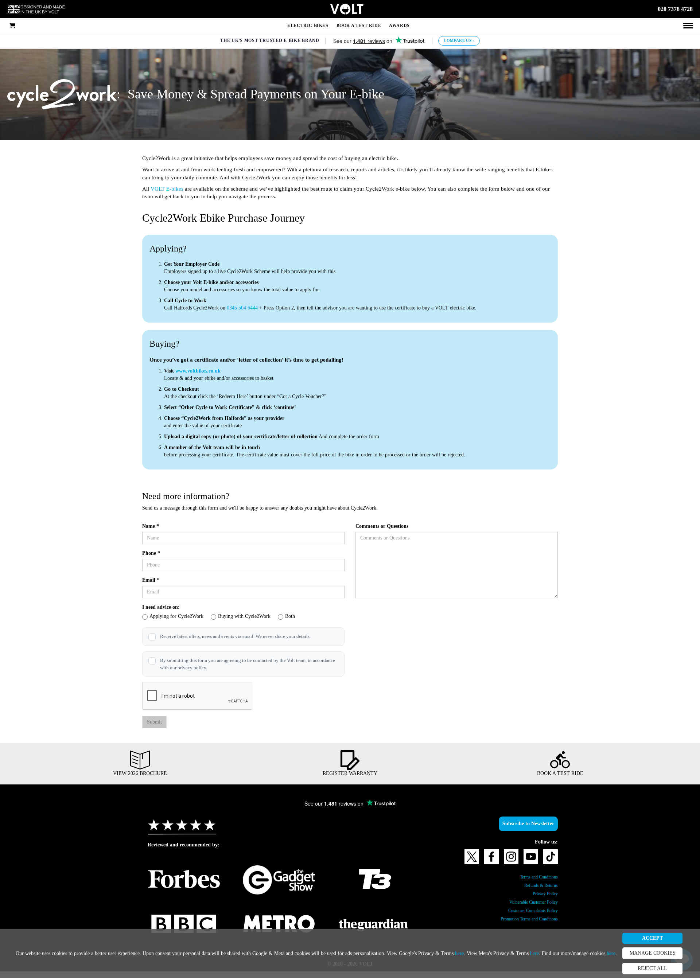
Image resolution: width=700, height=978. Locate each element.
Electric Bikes (306, 25)
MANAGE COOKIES (659, 953)
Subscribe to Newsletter (524, 830)
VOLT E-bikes (169, 189)
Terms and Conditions (534, 883)
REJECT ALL (659, 968)
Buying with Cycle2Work (257, 616)
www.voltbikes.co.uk (201, 371)
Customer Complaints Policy (527, 917)
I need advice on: (163, 607)
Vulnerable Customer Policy (528, 909)
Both (308, 616)
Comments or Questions (386, 526)
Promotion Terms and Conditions (522, 925)
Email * (150, 580)
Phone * (152, 553)
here (542, 949)
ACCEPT (659, 938)
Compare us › (460, 41)
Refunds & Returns (538, 892)
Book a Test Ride (358, 25)
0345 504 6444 (255, 308)
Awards (400, 25)
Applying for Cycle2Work (180, 616)
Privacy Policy (542, 900)
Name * (151, 526)
